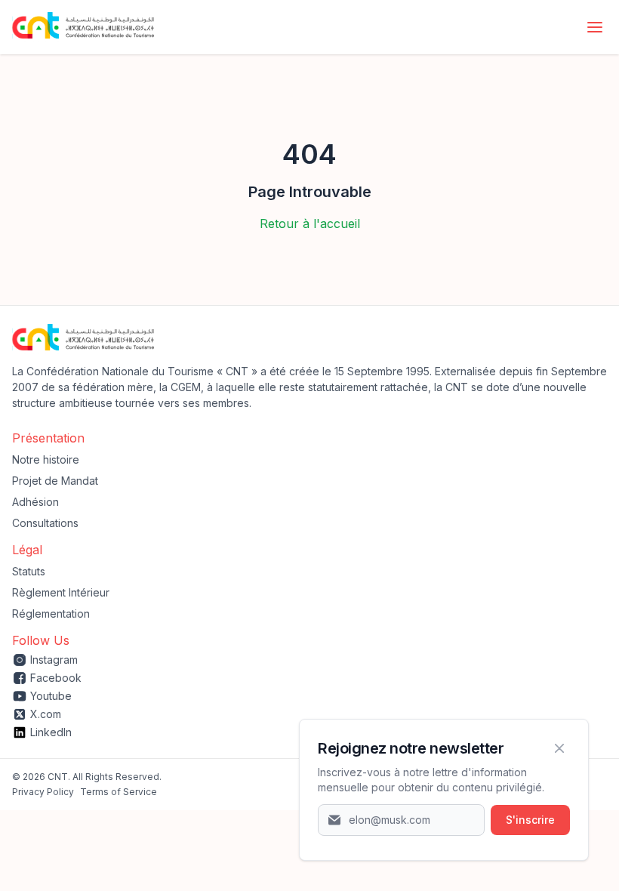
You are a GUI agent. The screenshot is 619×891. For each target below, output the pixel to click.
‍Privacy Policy (43, 791)
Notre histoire (45, 459)
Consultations (45, 522)
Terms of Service (118, 791)
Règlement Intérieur (60, 592)
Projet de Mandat (55, 480)
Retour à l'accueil (310, 223)
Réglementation (51, 613)
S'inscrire (530, 819)
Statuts (28, 571)
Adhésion (35, 501)
